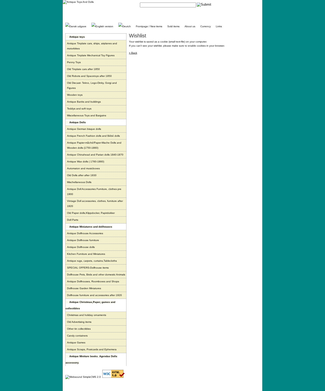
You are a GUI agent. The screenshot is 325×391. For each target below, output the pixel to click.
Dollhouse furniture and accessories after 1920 (94, 295)
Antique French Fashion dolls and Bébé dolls (93, 135)
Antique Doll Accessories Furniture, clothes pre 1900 (94, 192)
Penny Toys (74, 62)
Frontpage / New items (149, 26)
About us (190, 26)
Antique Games (76, 342)
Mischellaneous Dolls (79, 182)
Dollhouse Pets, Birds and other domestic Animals (96, 274)
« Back (133, 52)
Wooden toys (75, 94)
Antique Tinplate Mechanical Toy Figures (91, 55)
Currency (205, 26)
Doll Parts (72, 219)
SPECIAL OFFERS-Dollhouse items (88, 267)
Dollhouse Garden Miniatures (84, 288)
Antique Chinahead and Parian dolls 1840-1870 (95, 154)
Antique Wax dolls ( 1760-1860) (85, 161)
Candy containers (77, 335)
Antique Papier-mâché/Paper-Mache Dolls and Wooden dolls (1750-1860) (94, 145)
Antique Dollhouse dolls (81, 247)
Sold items (173, 26)
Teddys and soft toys (79, 108)
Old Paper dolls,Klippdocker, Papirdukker (91, 213)
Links (219, 26)
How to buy (236, 4)
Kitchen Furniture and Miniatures (86, 254)
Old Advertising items (79, 321)
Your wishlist (253, 4)
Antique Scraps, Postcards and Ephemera (92, 349)
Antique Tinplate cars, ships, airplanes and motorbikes (92, 46)
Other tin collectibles (79, 328)
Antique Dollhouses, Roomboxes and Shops (93, 281)
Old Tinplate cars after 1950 (83, 69)
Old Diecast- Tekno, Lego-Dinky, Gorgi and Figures (92, 85)
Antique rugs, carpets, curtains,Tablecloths (92, 260)
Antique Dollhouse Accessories (85, 233)
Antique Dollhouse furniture (83, 240)
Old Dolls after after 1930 (81, 175)
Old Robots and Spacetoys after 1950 (89, 76)
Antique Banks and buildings (84, 101)
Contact (222, 4)
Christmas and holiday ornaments (86, 315)
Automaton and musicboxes (83, 168)
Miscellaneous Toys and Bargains (86, 115)
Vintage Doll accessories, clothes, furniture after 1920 (95, 203)
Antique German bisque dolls (84, 129)
